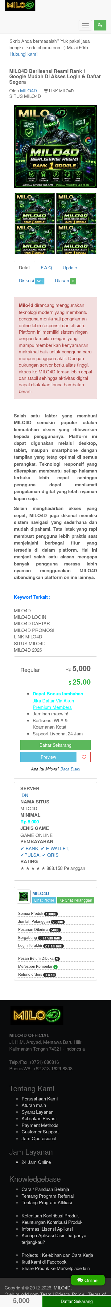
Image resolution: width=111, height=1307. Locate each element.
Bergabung (39, 938)
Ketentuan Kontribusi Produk (50, 1215)
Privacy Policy (69, 1294)
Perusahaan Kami (40, 1098)
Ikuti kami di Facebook (44, 1261)
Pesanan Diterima (39, 930)
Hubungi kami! (24, 53)
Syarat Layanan (37, 1111)
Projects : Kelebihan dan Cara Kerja (57, 1255)
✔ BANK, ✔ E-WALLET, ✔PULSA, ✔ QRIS (44, 851)
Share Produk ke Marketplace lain (56, 1268)
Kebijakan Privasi (39, 1118)
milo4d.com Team (33, 1294)
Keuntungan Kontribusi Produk (52, 1222)
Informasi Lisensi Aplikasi (47, 1228)
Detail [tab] (24, 267)
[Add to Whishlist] (84, 757)
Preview (48, 757)
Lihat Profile (44, 900)
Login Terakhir (40, 946)
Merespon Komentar (37, 966)
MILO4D (28, 90)
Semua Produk (37, 914)
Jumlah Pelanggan (40, 922)
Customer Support (40, 1131)
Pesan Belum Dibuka (38, 958)
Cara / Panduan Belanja (45, 1189)
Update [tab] (70, 267)
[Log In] (100, 25)
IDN (24, 795)
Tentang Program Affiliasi (47, 1202)
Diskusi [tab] (31, 280)
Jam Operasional (39, 1138)
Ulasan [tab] (64, 280)
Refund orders (36, 974)
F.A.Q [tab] (46, 267)
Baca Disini (70, 769)
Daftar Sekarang (55, 745)
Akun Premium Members (53, 703)
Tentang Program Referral (48, 1195)
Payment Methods (40, 1125)
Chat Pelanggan (78, 900)
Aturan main (34, 1105)
